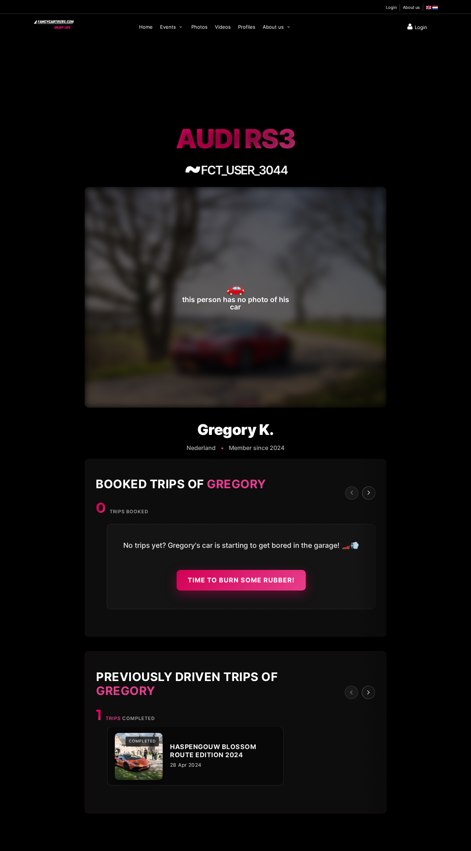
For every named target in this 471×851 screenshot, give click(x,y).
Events (168, 27)
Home (146, 27)
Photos (199, 27)
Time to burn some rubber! (241, 580)
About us (411, 7)
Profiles (246, 27)
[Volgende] (368, 492)
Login (391, 7)
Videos (223, 27)
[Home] (53, 23)
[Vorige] (351, 492)
